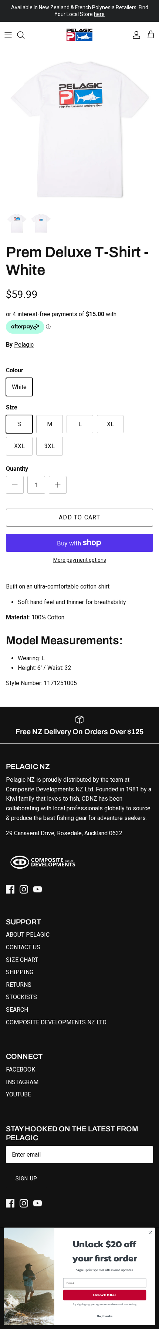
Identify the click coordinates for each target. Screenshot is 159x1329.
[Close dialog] (150, 1232)
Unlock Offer (104, 1295)
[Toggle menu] (8, 28)
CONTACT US (23, 940)
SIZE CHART (22, 953)
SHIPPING (19, 965)
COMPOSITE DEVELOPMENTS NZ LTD (56, 1016)
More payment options (79, 554)
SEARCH (17, 1003)
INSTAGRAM (22, 1075)
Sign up (26, 1172)
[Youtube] (37, 883)
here (99, 14)
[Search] (24, 28)
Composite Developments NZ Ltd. (50, 783)
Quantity (17, 462)
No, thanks (104, 1316)
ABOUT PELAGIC (28, 928)
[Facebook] (10, 883)
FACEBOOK (20, 1063)
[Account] (134, 28)
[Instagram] (24, 883)
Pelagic (24, 338)
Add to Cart (79, 511)
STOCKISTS (21, 991)
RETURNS (18, 978)
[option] (79, 122)
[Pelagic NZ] (79, 28)
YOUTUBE (18, 1088)
